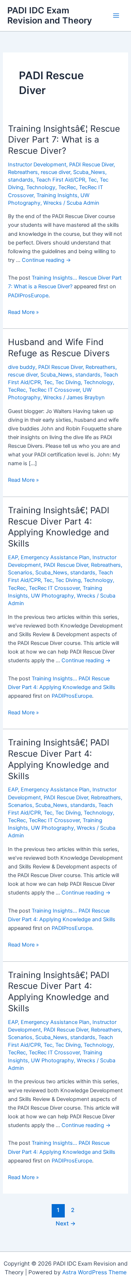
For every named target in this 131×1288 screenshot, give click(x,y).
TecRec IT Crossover (54, 390)
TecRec (67, 187)
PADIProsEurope (28, 295)
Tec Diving (68, 382)
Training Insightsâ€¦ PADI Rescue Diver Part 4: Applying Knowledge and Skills (58, 527)
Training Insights (57, 195)
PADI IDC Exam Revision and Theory (49, 15)
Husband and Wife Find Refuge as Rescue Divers (59, 347)
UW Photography (52, 595)
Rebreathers (23, 172)
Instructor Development (37, 164)
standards (20, 180)
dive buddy (21, 367)
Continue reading (46, 260)
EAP (13, 557)
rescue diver (55, 172)
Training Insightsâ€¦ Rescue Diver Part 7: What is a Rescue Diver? (64, 139)
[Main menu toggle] (116, 15)
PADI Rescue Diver (91, 164)
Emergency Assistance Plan (55, 557)
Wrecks (52, 203)
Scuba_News (89, 172)
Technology (40, 187)
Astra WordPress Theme (94, 1272)
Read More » (23, 312)
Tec (92, 180)
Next (66, 1223)
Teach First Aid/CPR (60, 180)
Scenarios (20, 572)
